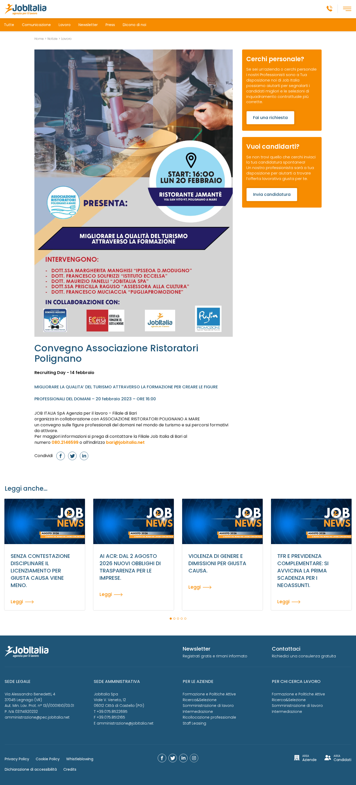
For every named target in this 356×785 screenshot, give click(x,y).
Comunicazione (36, 24)
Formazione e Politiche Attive (209, 694)
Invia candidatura (272, 194)
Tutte (9, 24)
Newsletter (88, 24)
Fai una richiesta (270, 118)
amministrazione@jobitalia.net (125, 723)
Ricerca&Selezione (200, 699)
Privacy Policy (17, 759)
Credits (69, 769)
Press (110, 24)
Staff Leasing (194, 723)
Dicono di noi (134, 24)
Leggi (17, 601)
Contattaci (286, 649)
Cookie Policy (48, 759)
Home (39, 38)
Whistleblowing (79, 759)
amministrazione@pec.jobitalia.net (37, 717)
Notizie (52, 38)
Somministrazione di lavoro (208, 705)
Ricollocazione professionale (209, 717)
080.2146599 (65, 442)
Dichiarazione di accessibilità (31, 769)
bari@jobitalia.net (125, 442)
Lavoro (65, 24)
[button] (171, 619)
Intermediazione (198, 711)
